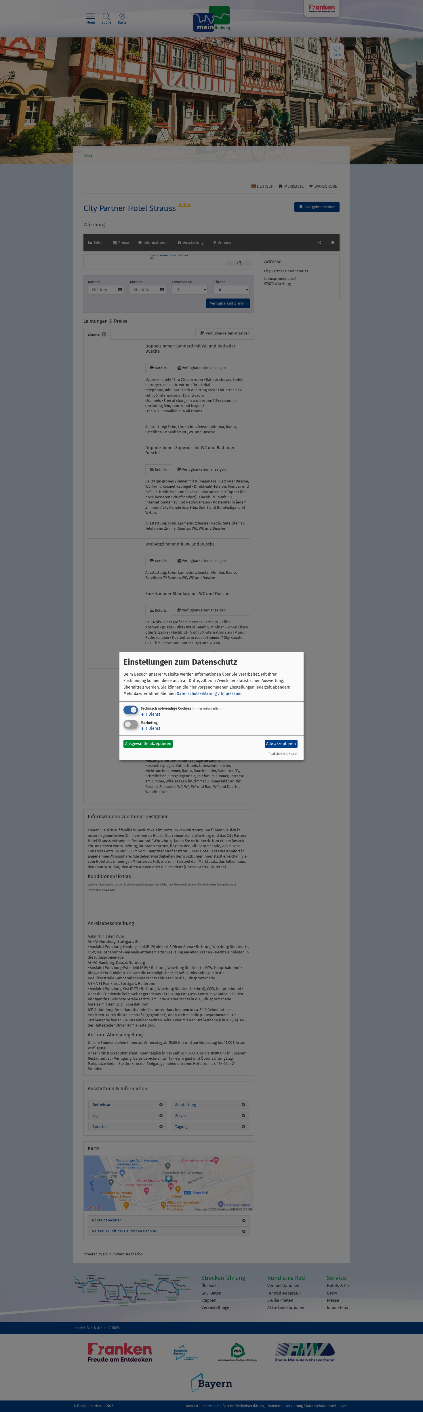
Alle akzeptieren (281, 743)
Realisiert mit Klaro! (282, 754)
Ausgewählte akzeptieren (148, 743)
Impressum (231, 693)
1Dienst (150, 714)
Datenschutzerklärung (197, 693)
